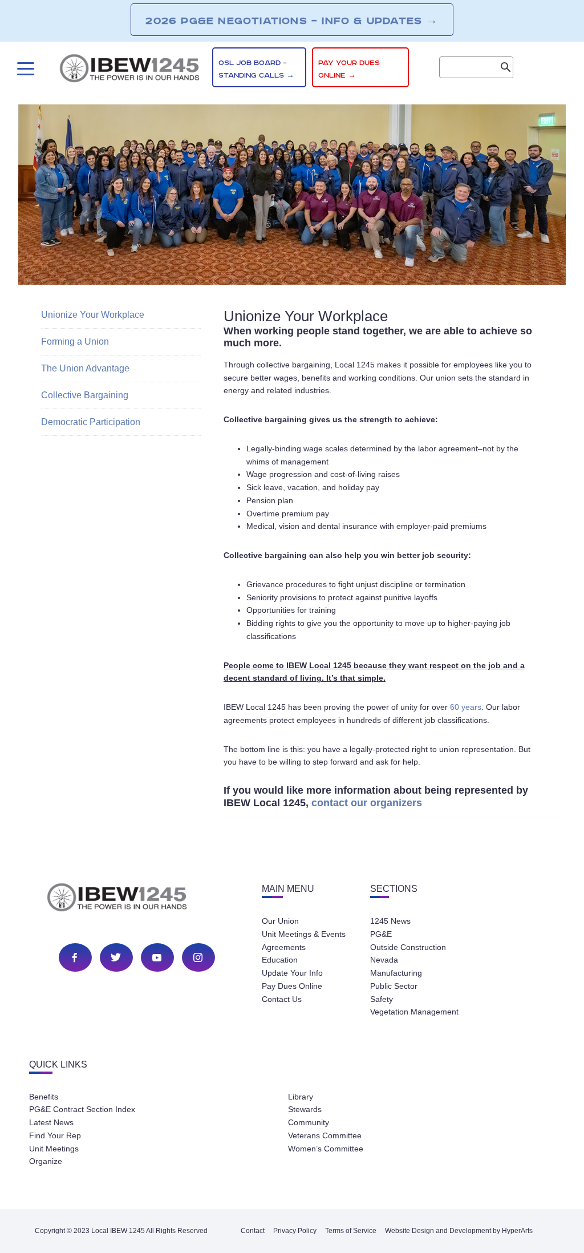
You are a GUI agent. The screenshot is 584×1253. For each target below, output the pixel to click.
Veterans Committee (325, 1135)
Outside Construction (408, 947)
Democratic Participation (90, 422)
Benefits (43, 1096)
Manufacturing (396, 972)
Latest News (51, 1122)
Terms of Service (350, 1231)
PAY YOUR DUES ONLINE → (349, 69)
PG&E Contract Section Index (82, 1109)
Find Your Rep (55, 1135)
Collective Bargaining (84, 395)
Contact (253, 1231)
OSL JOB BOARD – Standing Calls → (256, 69)
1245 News (390, 920)
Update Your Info (292, 972)
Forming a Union (75, 341)
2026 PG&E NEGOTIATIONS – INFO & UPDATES (291, 20)
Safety (381, 999)
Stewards (305, 1109)
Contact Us (282, 999)
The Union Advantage (85, 368)
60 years (465, 707)
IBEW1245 (129, 70)
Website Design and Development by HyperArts (459, 1231)
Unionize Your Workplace (92, 315)
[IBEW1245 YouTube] (157, 957)
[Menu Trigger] (24, 68)
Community (308, 1122)
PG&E (381, 934)
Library (300, 1096)
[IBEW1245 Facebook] (74, 957)
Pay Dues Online (292, 986)
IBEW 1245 (137, 899)
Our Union (280, 920)
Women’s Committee (325, 1148)
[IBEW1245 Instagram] (198, 957)
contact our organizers (366, 803)
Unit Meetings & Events (304, 934)
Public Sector (393, 986)
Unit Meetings (54, 1148)
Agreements (284, 947)
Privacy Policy (295, 1231)
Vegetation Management (414, 1011)
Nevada (384, 959)
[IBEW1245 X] (115, 957)
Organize (45, 1161)
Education (280, 959)
